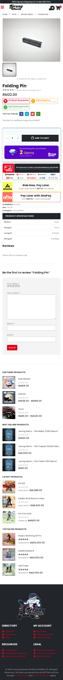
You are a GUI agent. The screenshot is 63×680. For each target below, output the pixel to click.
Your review (13, 292)
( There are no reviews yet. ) (28, 90)
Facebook (21, 114)
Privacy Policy (21, 675)
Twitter (27, 114)
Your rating (13, 283)
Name (11, 323)
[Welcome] (52, 7)
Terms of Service (41, 675)
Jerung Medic (18, 210)
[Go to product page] (8, 382)
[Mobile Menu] (2, 7)
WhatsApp (38, 114)
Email (33, 114)
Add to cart (42, 138)
